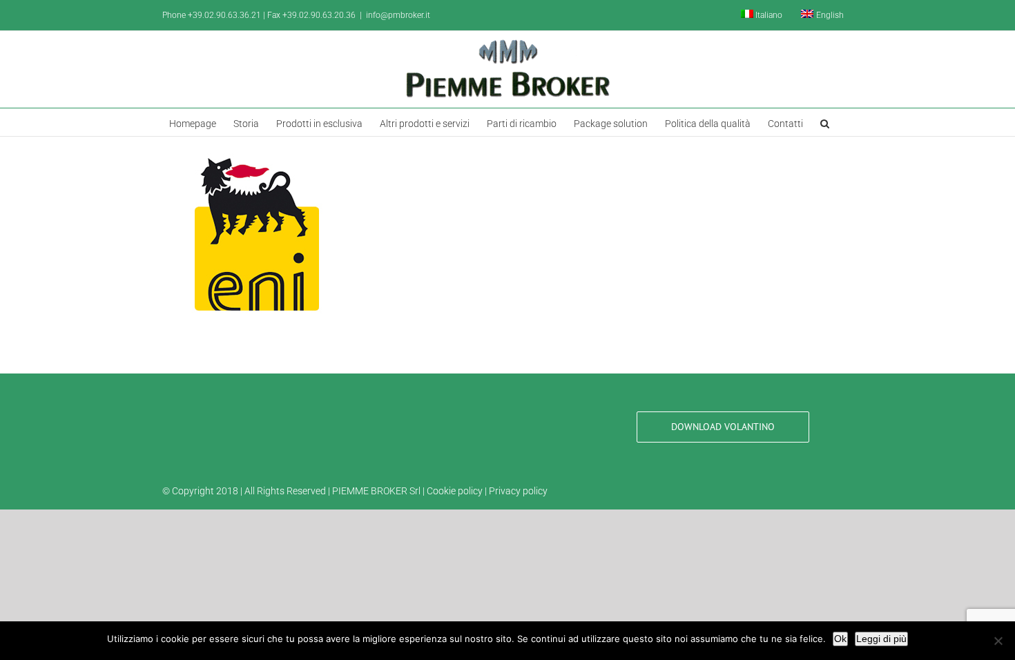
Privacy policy (518, 490)
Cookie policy (455, 490)
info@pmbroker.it (398, 15)
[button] (824, 122)
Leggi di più (881, 638)
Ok (840, 638)
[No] (998, 641)
